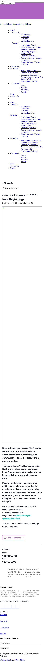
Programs (4, 621)
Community (4, 627)
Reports (3, 634)
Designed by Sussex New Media (12, 660)
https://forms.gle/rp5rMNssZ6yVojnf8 (16, 517)
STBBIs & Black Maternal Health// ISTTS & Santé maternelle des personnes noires (16, 572)
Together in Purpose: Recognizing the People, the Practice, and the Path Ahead (33, 572)
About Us (3, 615)
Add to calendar (14, 537)
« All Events (7, 182)
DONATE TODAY (7, 3)
